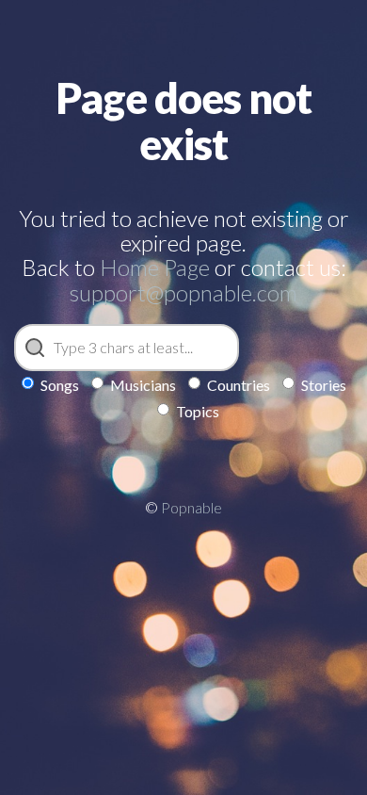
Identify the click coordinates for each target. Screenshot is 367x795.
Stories (323, 385)
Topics (197, 411)
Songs (59, 385)
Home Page (155, 267)
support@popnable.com (183, 292)
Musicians (143, 385)
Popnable (191, 507)
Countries (238, 385)
